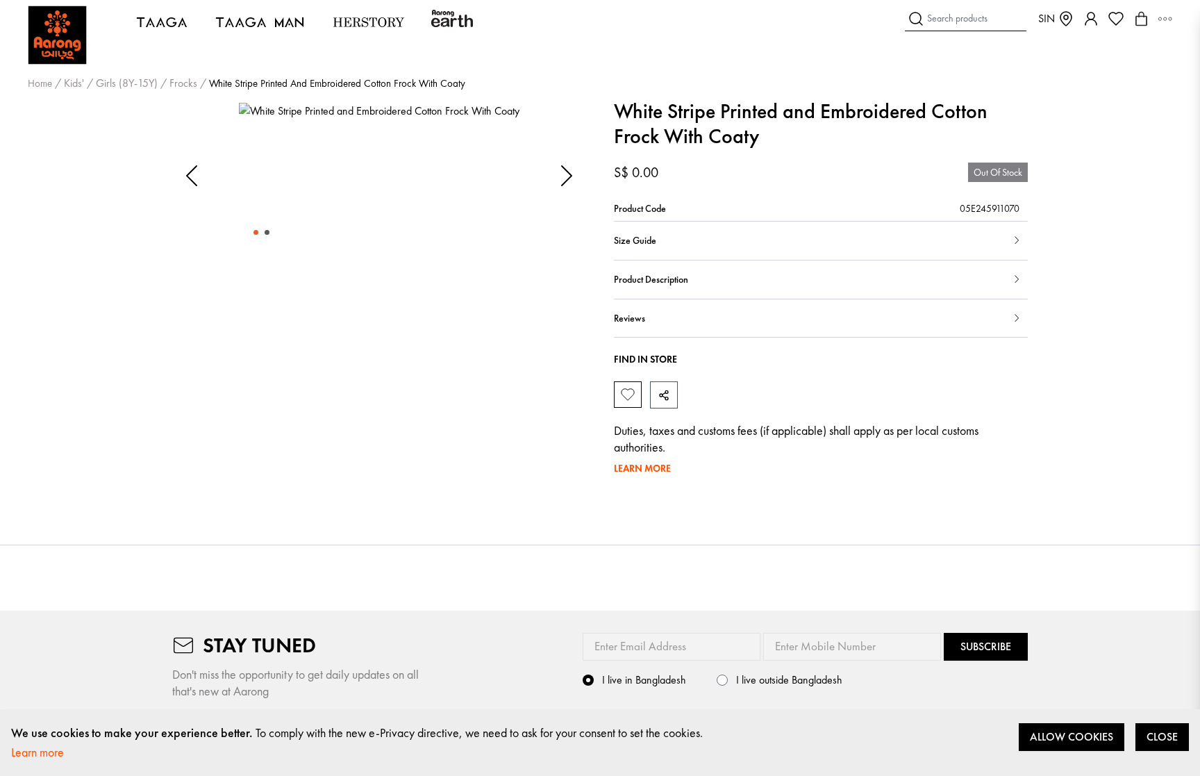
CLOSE (1162, 736)
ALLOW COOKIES (1071, 736)
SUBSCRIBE (985, 646)
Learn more (37, 752)
